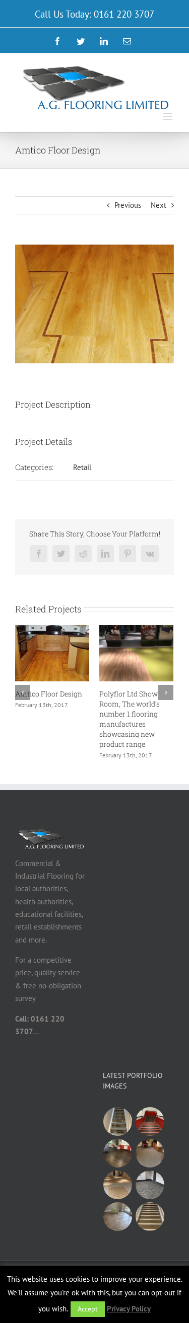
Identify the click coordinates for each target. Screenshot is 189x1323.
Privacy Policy (129, 1308)
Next (158, 205)
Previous (127, 205)
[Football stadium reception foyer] (118, 1153)
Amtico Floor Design (48, 693)
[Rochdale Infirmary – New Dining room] (150, 1185)
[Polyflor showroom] (118, 1185)
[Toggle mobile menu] (168, 116)
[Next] (165, 692)
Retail (82, 467)
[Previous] (22, 692)
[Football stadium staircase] (150, 1121)
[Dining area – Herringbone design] (118, 1216)
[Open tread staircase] (118, 1121)
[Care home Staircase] (150, 1216)
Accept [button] (88, 1308)
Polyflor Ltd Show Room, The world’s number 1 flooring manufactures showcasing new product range (129, 719)
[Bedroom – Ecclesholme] (150, 1153)
